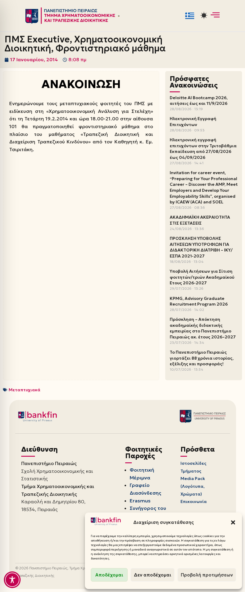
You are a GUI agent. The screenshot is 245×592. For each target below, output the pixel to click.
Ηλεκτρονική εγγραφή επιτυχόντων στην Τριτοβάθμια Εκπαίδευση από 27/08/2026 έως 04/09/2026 (203, 148)
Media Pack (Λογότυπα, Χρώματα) (192, 486)
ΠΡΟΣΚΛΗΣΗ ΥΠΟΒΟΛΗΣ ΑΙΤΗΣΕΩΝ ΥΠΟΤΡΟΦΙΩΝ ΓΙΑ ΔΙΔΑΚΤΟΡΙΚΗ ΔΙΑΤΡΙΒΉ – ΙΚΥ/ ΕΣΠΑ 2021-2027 (201, 247)
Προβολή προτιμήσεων (207, 575)
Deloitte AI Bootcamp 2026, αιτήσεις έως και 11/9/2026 (199, 100)
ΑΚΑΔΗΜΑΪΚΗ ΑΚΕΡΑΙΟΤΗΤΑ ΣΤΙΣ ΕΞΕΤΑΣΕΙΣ (200, 220)
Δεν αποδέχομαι (152, 575)
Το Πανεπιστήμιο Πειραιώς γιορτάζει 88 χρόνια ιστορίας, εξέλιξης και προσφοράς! (202, 357)
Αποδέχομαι (109, 575)
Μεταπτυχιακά (24, 389)
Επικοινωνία (193, 501)
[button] (233, 522)
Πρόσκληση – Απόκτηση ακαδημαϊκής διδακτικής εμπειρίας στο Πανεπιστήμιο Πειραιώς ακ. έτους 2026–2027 (203, 328)
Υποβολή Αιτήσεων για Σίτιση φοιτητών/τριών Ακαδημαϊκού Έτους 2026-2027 (202, 277)
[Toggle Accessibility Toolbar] (12, 580)
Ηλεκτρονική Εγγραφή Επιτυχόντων (193, 121)
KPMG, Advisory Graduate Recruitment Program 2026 (199, 301)
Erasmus (140, 501)
